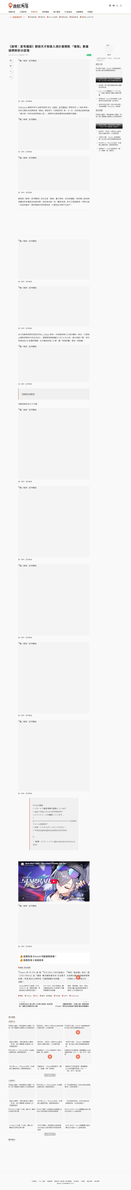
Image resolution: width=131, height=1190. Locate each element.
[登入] (117, 5)
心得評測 (23, 12)
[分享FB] (10, 60)
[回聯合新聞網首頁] (10, 6)
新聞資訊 (34, 12)
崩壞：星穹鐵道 (47, 996)
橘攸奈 (42, 17)
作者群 (90, 12)
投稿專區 (79, 12)
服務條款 (56, 1181)
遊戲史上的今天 (88, 17)
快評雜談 (45, 12)
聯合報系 (76, 1181)
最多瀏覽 (99, 110)
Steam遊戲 (53, 17)
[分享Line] (10, 66)
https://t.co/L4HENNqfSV (51, 811)
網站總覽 (96, 1181)
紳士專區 (56, 12)
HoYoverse (75, 996)
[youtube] (114, 5)
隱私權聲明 (69, 1181)
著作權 (62, 1181)
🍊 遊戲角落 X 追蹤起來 (32, 960)
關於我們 (89, 1181)
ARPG (66, 996)
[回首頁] (18, 6)
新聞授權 (49, 1181)
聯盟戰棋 (74, 17)
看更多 (50, 1075)
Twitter (29, 996)
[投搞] (110, 5)
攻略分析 (11, 12)
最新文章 (99, 64)
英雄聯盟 (33, 17)
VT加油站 (68, 12)
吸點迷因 (64, 17)
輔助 (21, 996)
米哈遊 (58, 996)
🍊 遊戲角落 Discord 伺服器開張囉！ (38, 956)
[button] (121, 5)
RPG (36, 996)
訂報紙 (83, 1181)
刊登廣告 (34, 1181)
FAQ (40, 1181)
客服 (44, 1181)
